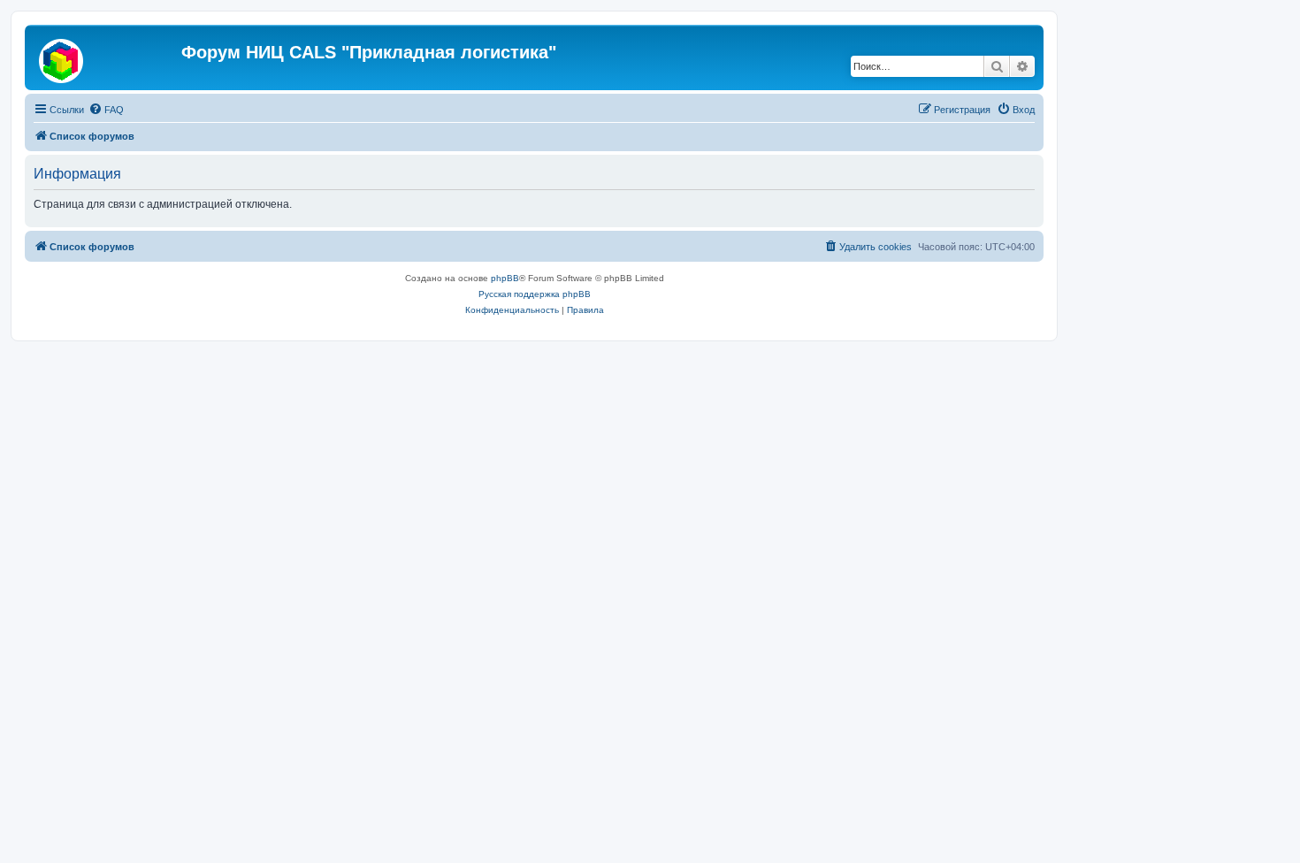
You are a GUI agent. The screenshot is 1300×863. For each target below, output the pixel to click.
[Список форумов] (105, 57)
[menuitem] (106, 109)
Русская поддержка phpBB (534, 294)
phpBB (505, 278)
